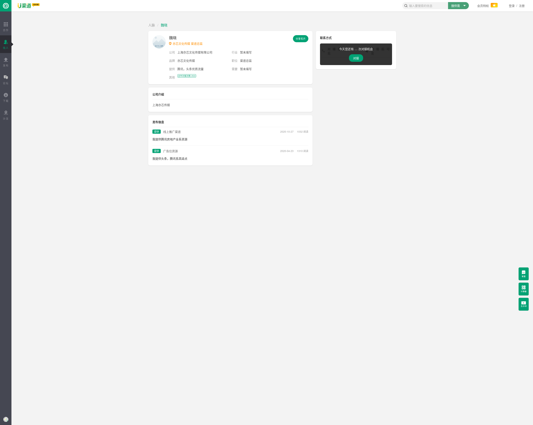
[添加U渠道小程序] (5, 419)
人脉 (151, 25)
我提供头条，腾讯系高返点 (169, 158)
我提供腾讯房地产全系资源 (169, 139)
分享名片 (301, 38)
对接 (356, 58)
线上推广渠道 (172, 132)
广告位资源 (170, 151)
